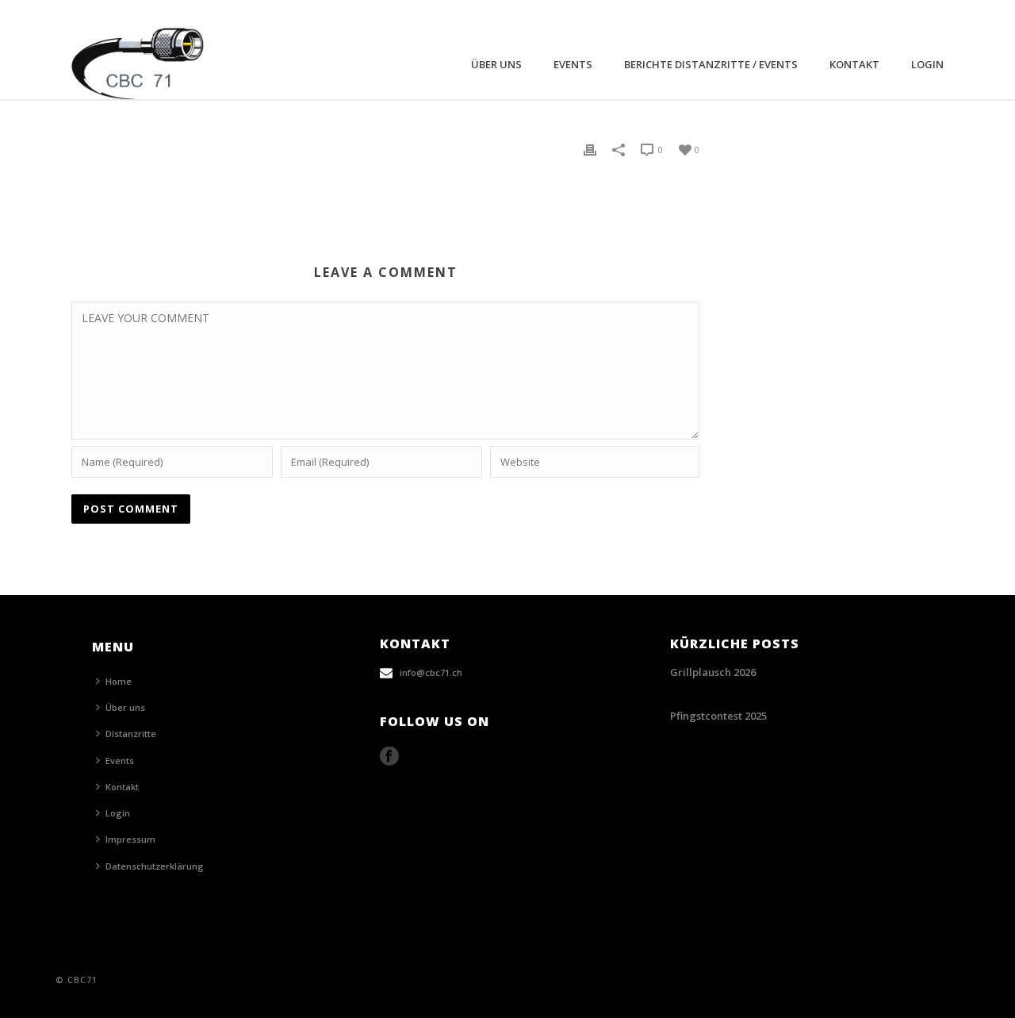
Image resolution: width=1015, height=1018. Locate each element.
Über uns (496, 64)
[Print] (590, 149)
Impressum (130, 839)
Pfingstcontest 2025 (718, 716)
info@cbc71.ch (431, 672)
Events (572, 64)
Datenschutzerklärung (154, 866)
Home (118, 681)
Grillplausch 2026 (713, 672)
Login (927, 64)
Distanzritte (130, 733)
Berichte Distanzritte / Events (711, 64)
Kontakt (854, 64)
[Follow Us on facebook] (389, 756)
